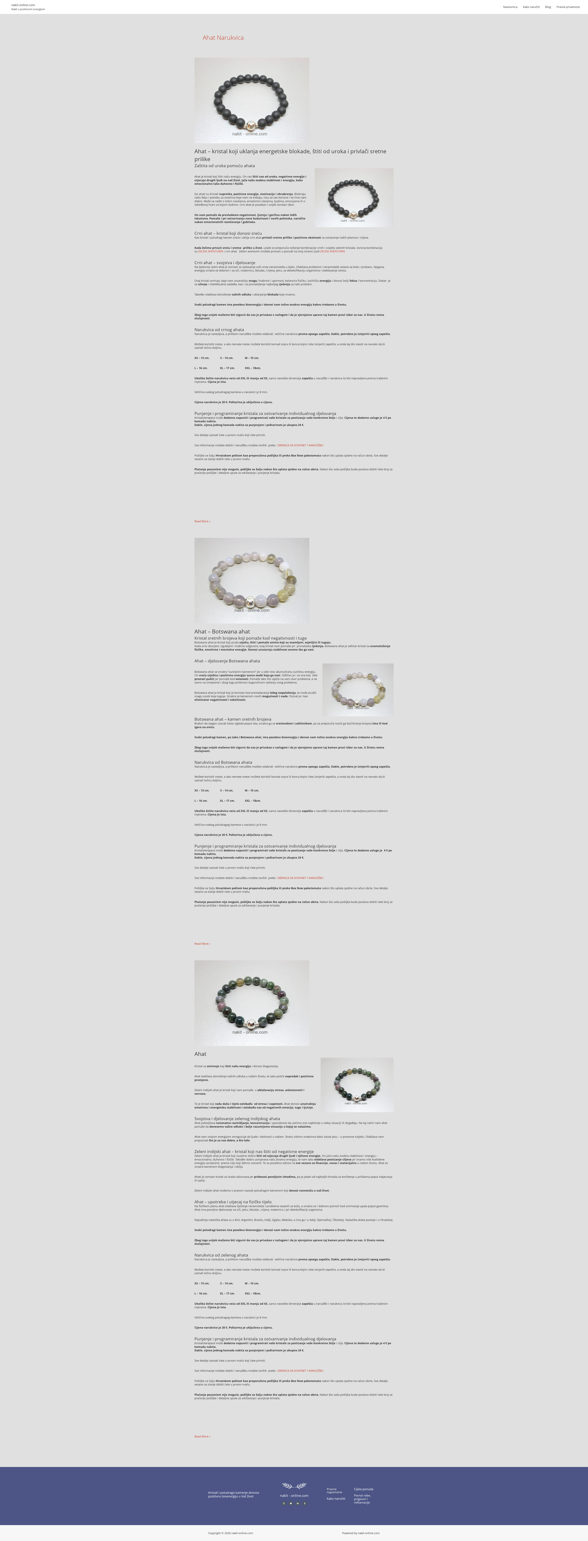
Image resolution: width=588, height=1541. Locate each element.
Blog (548, 7)
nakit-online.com (23, 5)
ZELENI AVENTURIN (210, 251)
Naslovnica (510, 7)
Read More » (202, 521)
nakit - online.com (294, 1495)
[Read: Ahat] (251, 1003)
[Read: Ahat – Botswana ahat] (251, 580)
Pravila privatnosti (568, 7)
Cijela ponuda (363, 1489)
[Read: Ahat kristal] (251, 100)
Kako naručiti (531, 7)
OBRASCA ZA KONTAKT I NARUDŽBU (300, 445)
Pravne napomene (334, 1490)
